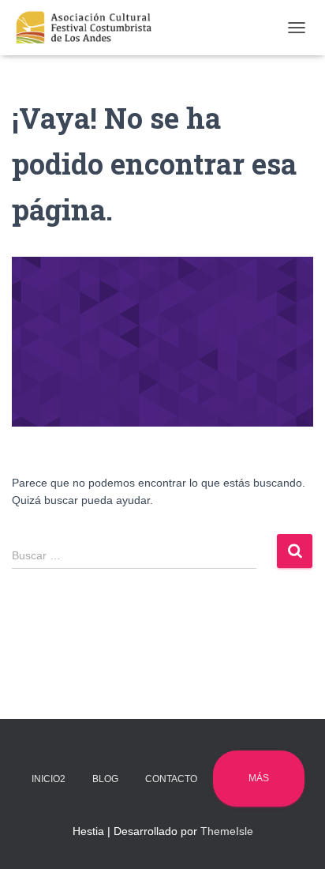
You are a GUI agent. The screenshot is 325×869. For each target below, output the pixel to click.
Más (258, 778)
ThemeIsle (226, 831)
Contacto (171, 778)
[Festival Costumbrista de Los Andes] (90, 27)
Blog (105, 778)
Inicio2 (48, 778)
